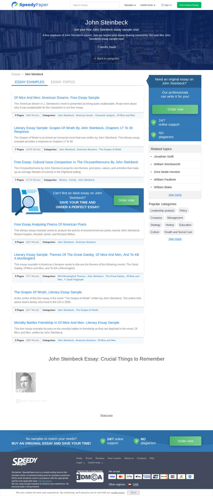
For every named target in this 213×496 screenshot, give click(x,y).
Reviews (100, 458)
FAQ (152, 458)
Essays (16, 74)
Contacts (141, 458)
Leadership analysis (162, 210)
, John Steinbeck (85, 180)
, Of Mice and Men (125, 115)
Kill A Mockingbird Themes (72, 276)
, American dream (84, 115)
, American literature (87, 149)
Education (185, 225)
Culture (155, 232)
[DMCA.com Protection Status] (90, 478)
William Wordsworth (167, 164)
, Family (72, 180)
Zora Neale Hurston (167, 172)
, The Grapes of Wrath (109, 149)
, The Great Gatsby (114, 276)
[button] (30, 5)
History (170, 225)
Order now (126, 200)
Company (156, 217)
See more (175, 195)
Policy (183, 210)
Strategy (155, 225)
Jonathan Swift (164, 156)
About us (129, 458)
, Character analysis (104, 115)
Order (79, 458)
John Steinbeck (66, 115)
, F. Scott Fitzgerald (73, 279)
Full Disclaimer (45, 481)
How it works (114, 458)
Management (175, 217)
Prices (89, 458)
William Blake (163, 187)
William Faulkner (165, 179)
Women (63, 180)
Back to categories (108, 58)
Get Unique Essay (189, 5)
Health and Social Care (178, 232)
